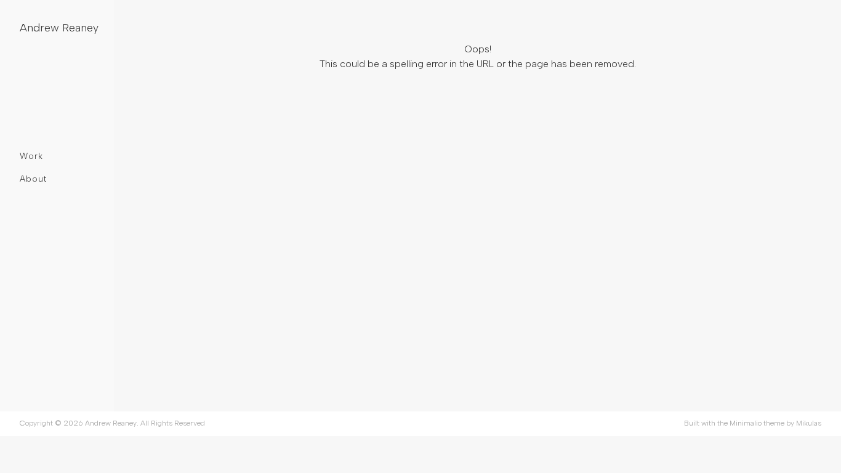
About (33, 179)
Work (31, 156)
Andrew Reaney (59, 27)
